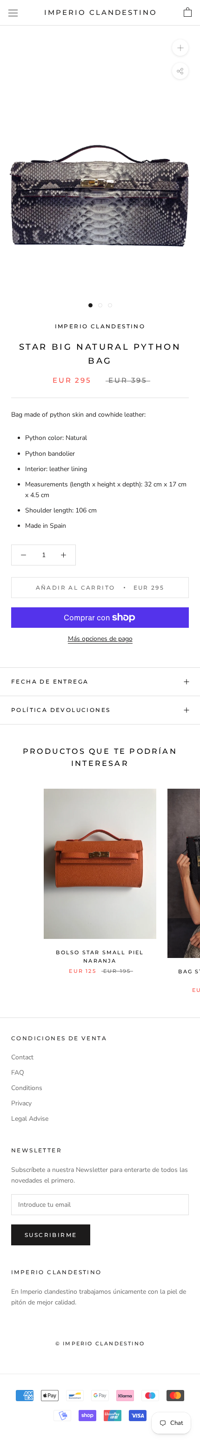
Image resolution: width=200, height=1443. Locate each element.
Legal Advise (29, 1118)
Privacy (21, 1103)
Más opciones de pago (100, 638)
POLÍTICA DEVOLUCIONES (60, 709)
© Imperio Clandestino (100, 1343)
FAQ (17, 1072)
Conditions (26, 1088)
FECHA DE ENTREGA (49, 681)
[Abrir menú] (13, 12)
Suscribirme (51, 1234)
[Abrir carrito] (188, 12)
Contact (22, 1057)
